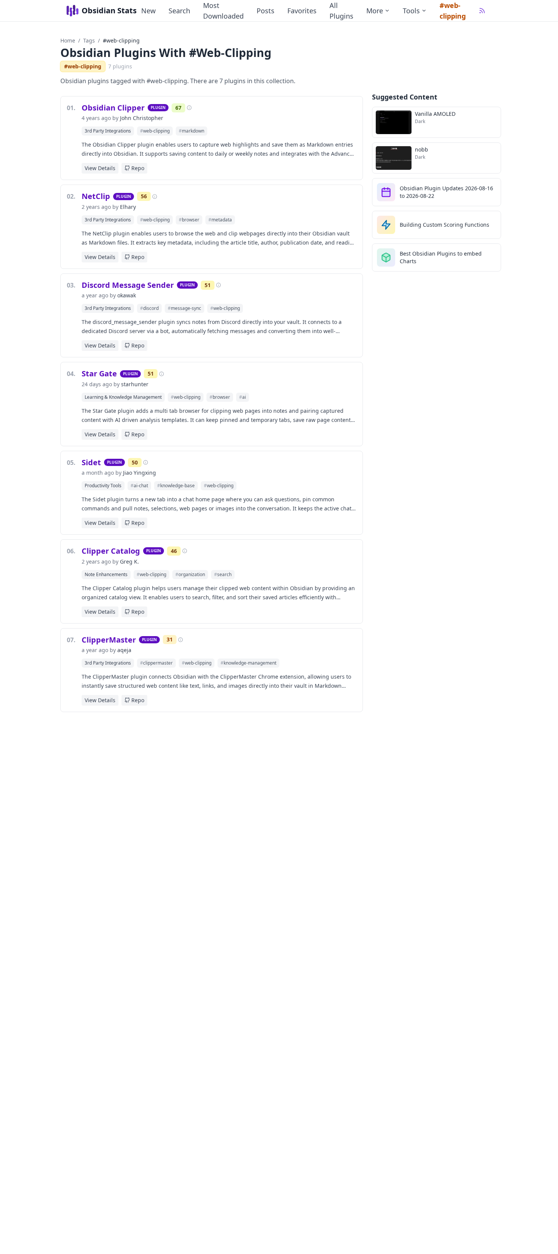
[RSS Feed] (482, 10)
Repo (137, 168)
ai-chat (139, 485)
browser (189, 219)
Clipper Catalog (111, 551)
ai (242, 397)
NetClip (96, 196)
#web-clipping (453, 10)
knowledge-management (248, 663)
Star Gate (99, 373)
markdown (191, 131)
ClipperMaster (109, 640)
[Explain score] (189, 107)
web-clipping (155, 131)
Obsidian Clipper (113, 108)
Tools (411, 10)
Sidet (91, 462)
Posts (265, 10)
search (223, 574)
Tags (89, 40)
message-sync (184, 308)
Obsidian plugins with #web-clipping (165, 52)
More (374, 10)
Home (67, 40)
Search (179, 10)
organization (190, 574)
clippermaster (156, 663)
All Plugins (341, 10)
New (148, 10)
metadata (220, 219)
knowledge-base (176, 485)
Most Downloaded (223, 10)
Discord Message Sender (128, 285)
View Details (100, 168)
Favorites (302, 10)
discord (149, 308)
